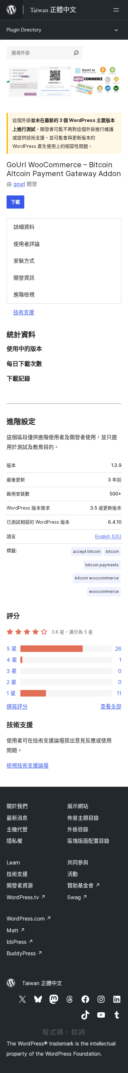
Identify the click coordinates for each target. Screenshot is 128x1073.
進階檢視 (23, 294)
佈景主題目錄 (83, 818)
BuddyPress (24, 953)
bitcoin (112, 551)
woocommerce (104, 591)
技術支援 (23, 312)
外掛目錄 (77, 829)
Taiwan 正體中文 (42, 983)
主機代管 (17, 829)
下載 (15, 202)
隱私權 (14, 841)
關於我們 (17, 806)
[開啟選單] (117, 10)
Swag (77, 897)
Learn (13, 862)
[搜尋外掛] (76, 52)
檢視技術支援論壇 (28, 765)
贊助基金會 (83, 885)
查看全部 (110, 706)
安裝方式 (23, 260)
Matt (16, 930)
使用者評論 (26, 244)
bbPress (20, 942)
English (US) (108, 536)
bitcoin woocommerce (97, 578)
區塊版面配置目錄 (88, 841)
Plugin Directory (24, 29)
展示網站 (77, 806)
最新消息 (17, 818)
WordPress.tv (26, 897)
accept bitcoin (86, 551)
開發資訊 (23, 277)
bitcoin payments (102, 564)
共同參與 (77, 862)
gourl (19, 184)
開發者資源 (20, 885)
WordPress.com (29, 918)
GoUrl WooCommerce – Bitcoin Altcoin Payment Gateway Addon (64, 168)
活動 (72, 874)
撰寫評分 (17, 706)
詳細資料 (23, 227)
